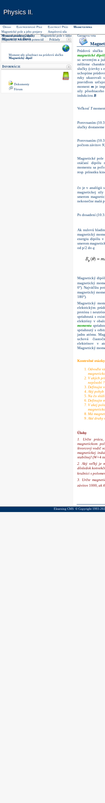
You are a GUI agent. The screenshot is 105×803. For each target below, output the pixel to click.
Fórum (18, 89)
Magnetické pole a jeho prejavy (21, 31)
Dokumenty (21, 84)
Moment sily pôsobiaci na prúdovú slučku (36, 54)
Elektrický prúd (58, 27)
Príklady (54, 39)
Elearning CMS (64, 508)
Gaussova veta (86, 35)
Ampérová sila (57, 31)
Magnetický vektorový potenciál (22, 39)
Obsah (7, 27)
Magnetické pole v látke (56, 35)
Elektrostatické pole (29, 27)
